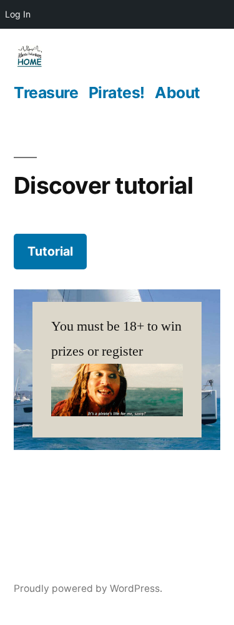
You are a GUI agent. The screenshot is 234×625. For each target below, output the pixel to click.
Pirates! (117, 92)
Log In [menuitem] (18, 14)
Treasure (46, 92)
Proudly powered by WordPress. (88, 588)
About (177, 92)
